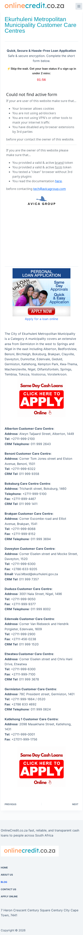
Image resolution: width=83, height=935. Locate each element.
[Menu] (78, 6)
